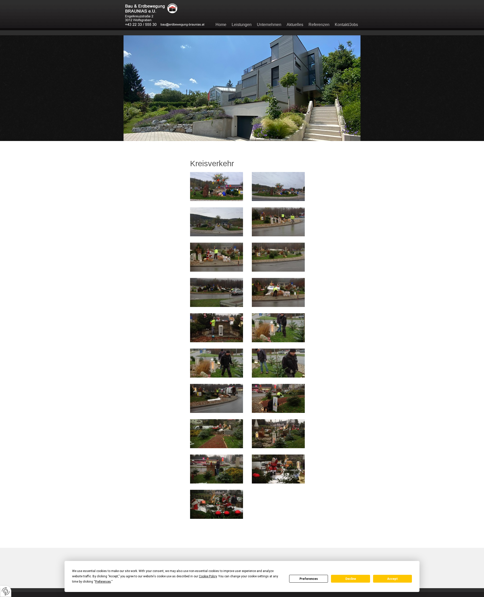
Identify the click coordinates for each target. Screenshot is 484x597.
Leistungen (242, 24)
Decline (350, 579)
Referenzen (319, 24)
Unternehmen (269, 24)
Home (221, 24)
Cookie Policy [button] (208, 576)
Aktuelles (295, 24)
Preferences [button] (103, 581)
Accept (392, 579)
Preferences (308, 579)
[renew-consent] (5, 591)
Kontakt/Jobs (346, 24)
